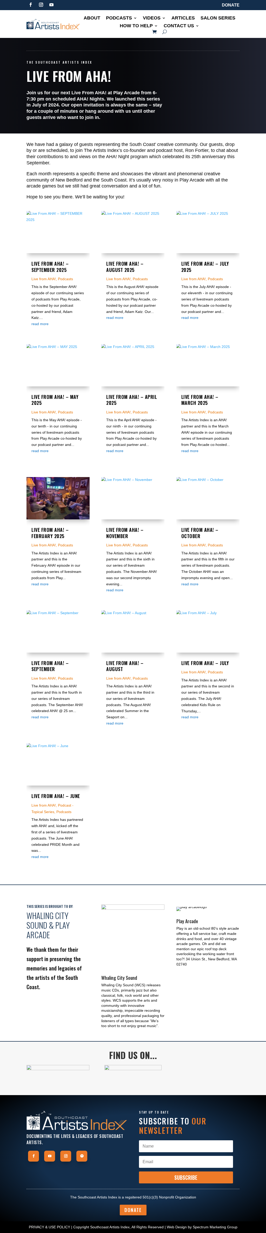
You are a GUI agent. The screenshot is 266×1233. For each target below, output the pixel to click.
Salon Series (218, 18)
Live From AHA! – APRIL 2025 (131, 399)
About (92, 18)
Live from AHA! (43, 279)
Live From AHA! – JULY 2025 (205, 266)
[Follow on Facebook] (30, 5)
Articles (183, 18)
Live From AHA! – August (124, 666)
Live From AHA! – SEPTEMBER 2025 (50, 266)
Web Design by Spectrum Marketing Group (202, 1227)
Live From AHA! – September (50, 666)
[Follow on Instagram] (41, 5)
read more (40, 324)
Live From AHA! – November (124, 532)
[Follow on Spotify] (81, 1156)
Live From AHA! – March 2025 (199, 399)
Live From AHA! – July (205, 663)
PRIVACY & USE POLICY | (50, 1227)
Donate (231, 5)
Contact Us (179, 26)
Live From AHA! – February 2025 (50, 532)
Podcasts (119, 18)
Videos (152, 18)
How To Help (136, 26)
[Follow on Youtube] (51, 5)
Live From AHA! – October (199, 532)
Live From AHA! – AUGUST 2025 (124, 266)
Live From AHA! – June (55, 796)
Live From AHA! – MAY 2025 (54, 399)
